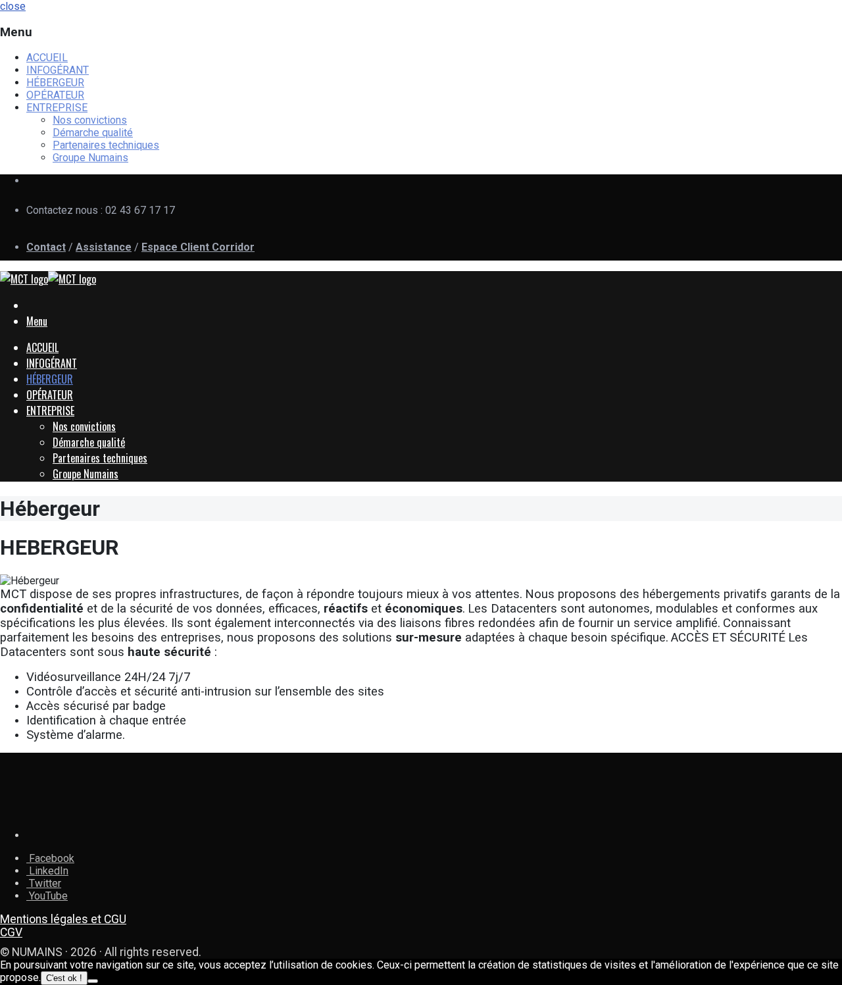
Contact (46, 247)
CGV (11, 932)
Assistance (104, 247)
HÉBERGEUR (55, 82)
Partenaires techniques (106, 145)
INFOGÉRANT (57, 70)
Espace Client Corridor (198, 247)
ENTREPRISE (56, 107)
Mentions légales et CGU (63, 919)
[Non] (92, 981)
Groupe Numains (90, 157)
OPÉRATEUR (55, 95)
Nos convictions (90, 120)
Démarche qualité (93, 132)
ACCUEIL (47, 57)
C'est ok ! (64, 978)
